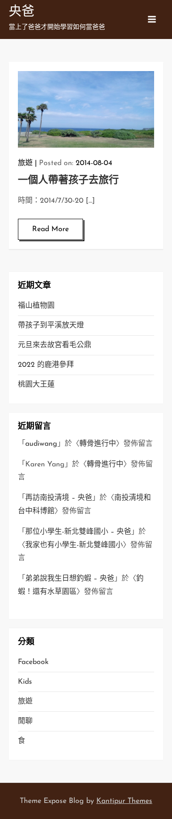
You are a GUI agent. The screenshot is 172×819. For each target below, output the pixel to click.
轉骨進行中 (97, 444)
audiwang (41, 444)
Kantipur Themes (124, 801)
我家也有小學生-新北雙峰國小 (74, 545)
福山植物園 (36, 306)
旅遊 (25, 163)
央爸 (21, 12)
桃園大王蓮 (36, 384)
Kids (25, 682)
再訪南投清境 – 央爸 (58, 498)
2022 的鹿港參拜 (46, 365)
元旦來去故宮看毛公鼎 (54, 345)
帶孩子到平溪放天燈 (51, 325)
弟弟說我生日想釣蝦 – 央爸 (69, 578)
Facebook (33, 662)
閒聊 (25, 721)
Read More (50, 229)
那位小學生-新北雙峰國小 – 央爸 (78, 532)
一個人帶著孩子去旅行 (68, 180)
